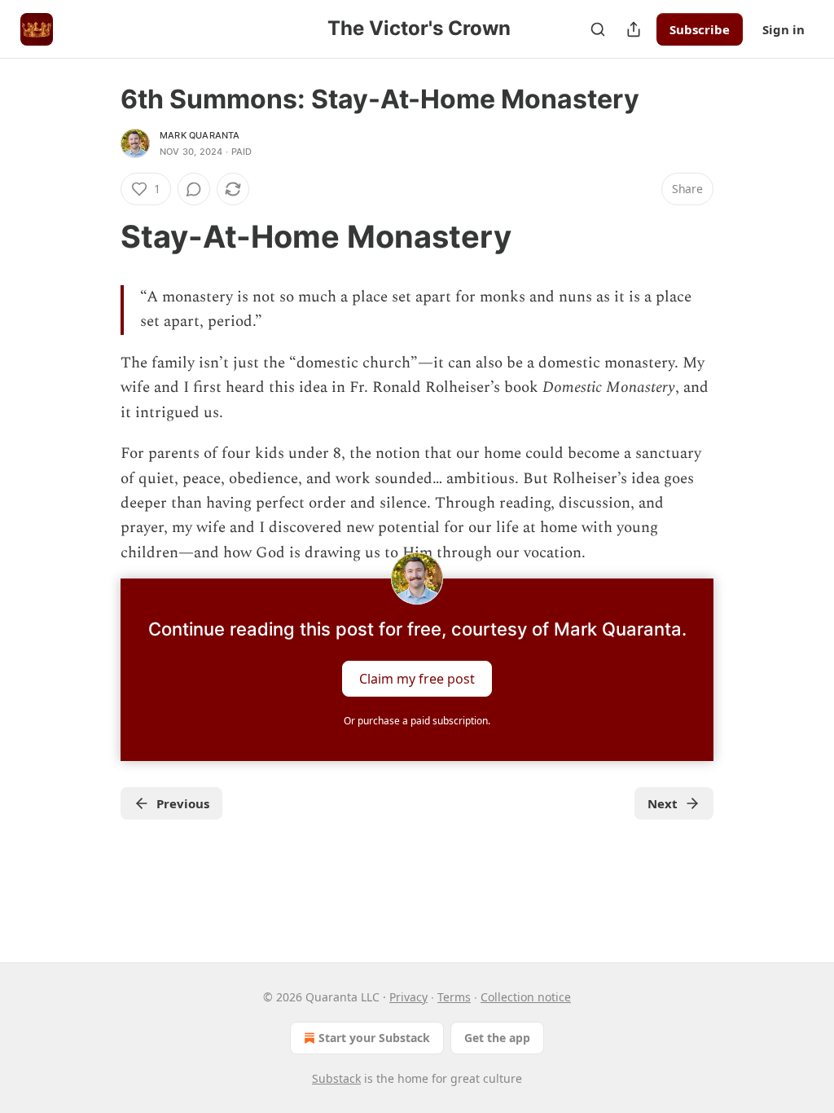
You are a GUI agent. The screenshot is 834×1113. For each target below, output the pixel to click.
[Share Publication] (633, 29)
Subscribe (699, 29)
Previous (182, 803)
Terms (454, 997)
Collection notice (526, 997)
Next (662, 803)
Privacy (408, 997)
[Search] (598, 29)
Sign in (783, 29)
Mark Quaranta (200, 135)
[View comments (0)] (194, 189)
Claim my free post (417, 679)
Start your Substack (374, 1037)
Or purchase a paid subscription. (417, 721)
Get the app (497, 1037)
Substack (336, 1078)
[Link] (98, 236)
